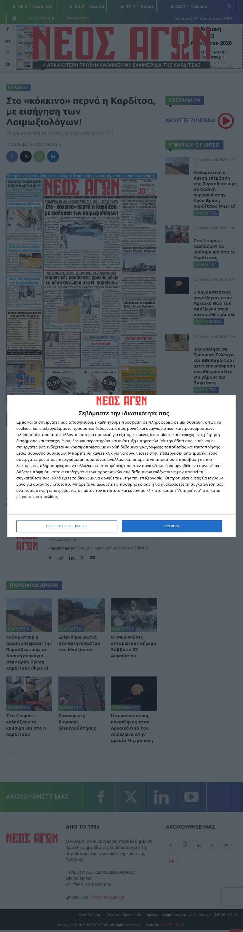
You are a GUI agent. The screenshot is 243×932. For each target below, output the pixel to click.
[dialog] (121, 466)
